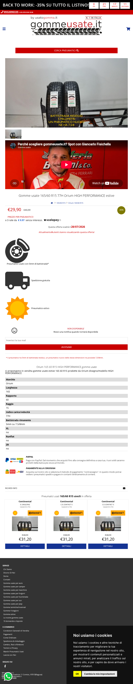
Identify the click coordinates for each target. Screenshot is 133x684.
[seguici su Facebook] (5, 666)
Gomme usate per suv (12, 600)
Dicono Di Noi (9, 572)
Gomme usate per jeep (12, 604)
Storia (5, 576)
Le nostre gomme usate (13, 617)
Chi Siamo (7, 569)
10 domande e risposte (13, 621)
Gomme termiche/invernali (14, 607)
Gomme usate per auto (13, 583)
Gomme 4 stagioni (11, 610)
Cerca (65, 50)
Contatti (6, 579)
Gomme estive (9, 614)
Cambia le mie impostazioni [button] (99, 673)
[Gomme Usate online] (66, 40)
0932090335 (11, 12)
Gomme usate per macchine (15, 590)
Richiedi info (11, 488)
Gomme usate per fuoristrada (15, 597)
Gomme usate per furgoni (14, 593)
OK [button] (77, 673)
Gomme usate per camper (14, 586)
